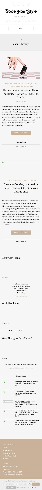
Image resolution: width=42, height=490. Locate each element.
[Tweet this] (19, 151)
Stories (30, 86)
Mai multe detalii (21, 487)
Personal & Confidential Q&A (12, 472)
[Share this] (16, 151)
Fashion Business (24, 84)
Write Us (5, 358)
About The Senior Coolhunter (13, 475)
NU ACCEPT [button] (11, 487)
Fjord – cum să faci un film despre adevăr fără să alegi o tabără (25, 393)
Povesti (23, 86)
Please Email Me (21, 296)
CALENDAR (5, 323)
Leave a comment (21, 147)
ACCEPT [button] (36, 484)
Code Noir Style (11, 84)
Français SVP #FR (9, 453)
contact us (28, 368)
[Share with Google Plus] (22, 151)
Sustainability (7, 450)
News (18, 86)
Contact (5, 463)
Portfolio (6, 459)
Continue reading (21, 132)
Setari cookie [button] (32, 487)
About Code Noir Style (10, 466)
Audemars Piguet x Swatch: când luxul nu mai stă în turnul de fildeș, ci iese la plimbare (27, 422)
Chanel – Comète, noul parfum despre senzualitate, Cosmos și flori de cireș (21, 188)
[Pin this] (26, 151)
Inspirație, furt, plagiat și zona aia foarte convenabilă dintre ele (26, 383)
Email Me (5, 278)
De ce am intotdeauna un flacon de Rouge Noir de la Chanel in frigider (21, 94)
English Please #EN (9, 456)
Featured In (6, 469)
